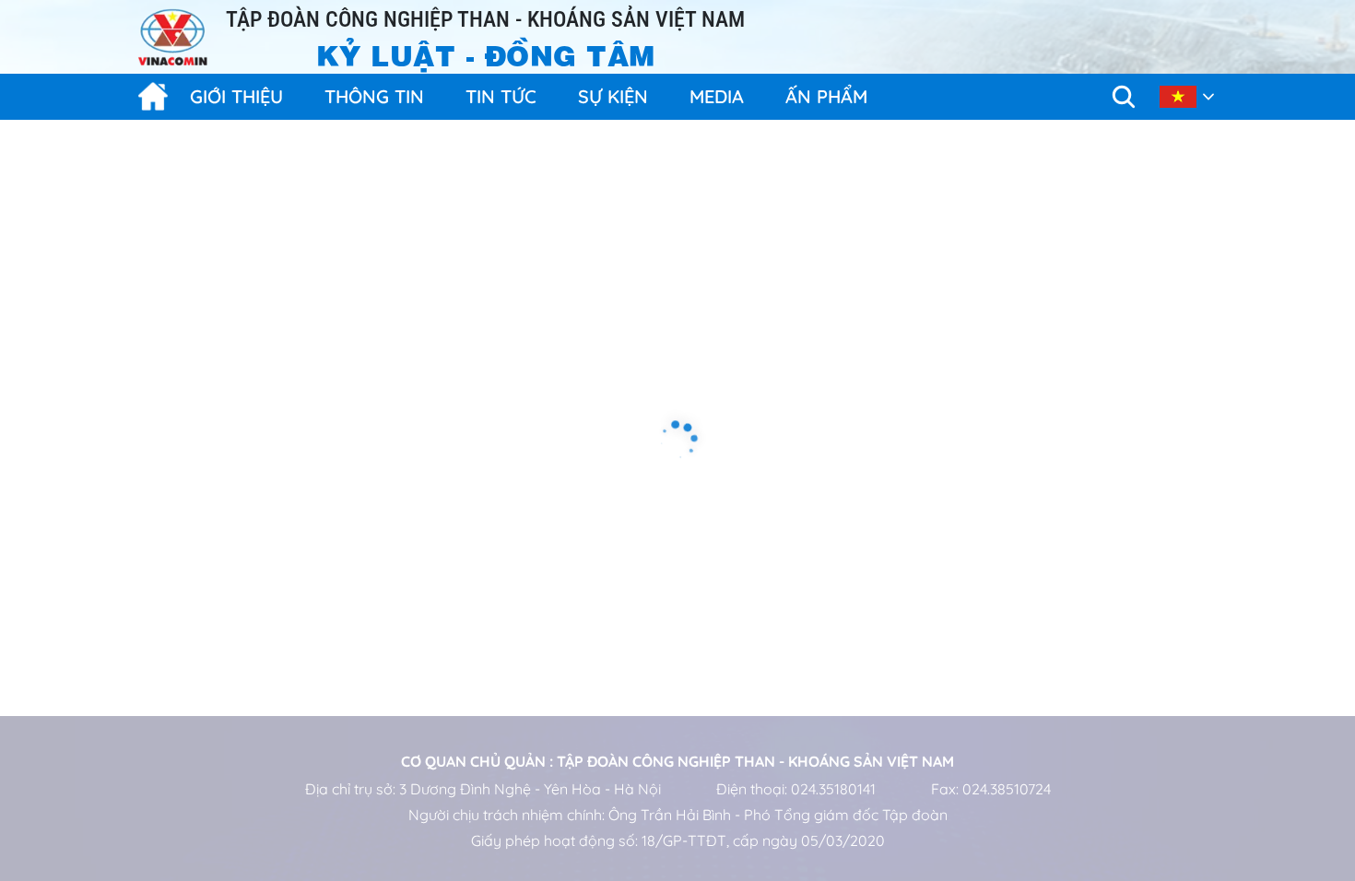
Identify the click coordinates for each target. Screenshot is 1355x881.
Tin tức (500, 96)
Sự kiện (613, 96)
